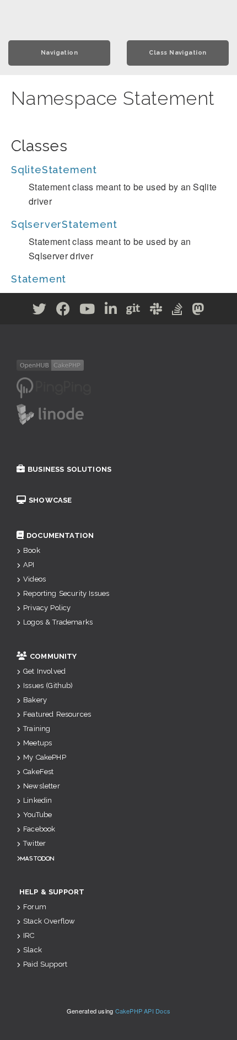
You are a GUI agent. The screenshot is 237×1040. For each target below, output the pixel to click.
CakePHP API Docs (143, 1010)
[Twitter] (39, 311)
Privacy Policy (47, 608)
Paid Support (45, 964)
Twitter (34, 843)
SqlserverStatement (64, 224)
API (28, 565)
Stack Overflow (49, 921)
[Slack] (156, 311)
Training (36, 728)
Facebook (39, 829)
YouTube (37, 814)
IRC (28, 935)
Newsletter (41, 786)
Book (31, 550)
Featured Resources (57, 714)
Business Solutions (69, 469)
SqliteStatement (54, 169)
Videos (34, 579)
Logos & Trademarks (58, 622)
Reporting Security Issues (66, 593)
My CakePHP (44, 757)
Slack (32, 950)
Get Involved (44, 671)
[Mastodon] (198, 311)
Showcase (50, 500)
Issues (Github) (48, 685)
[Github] (133, 311)
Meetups (37, 743)
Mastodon (37, 858)
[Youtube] (87, 311)
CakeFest (38, 771)
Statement (38, 279)
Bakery (35, 700)
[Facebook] (63, 311)
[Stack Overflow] (177, 311)
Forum (34, 907)
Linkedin (37, 800)
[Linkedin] (111, 311)
